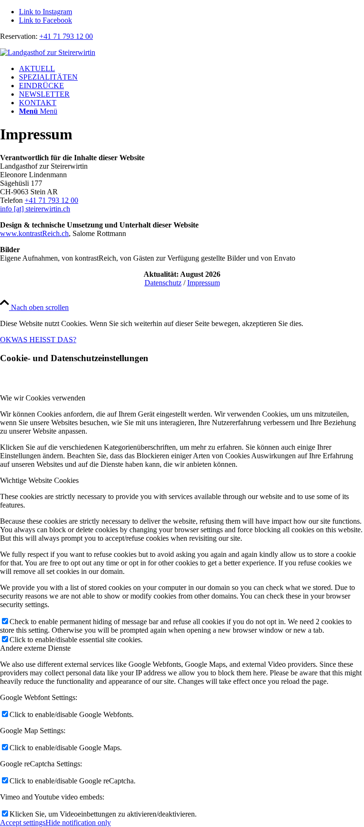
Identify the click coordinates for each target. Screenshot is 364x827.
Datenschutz (163, 283)
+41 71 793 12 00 (66, 36)
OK (5, 340)
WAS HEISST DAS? (43, 340)
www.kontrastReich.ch (34, 233)
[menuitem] (191, 68)
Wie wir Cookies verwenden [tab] (42, 398)
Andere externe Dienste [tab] (35, 648)
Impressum (203, 283)
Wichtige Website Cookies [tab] (39, 480)
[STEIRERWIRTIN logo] (47, 52)
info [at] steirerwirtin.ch (35, 209)
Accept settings (23, 822)
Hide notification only (78, 822)
